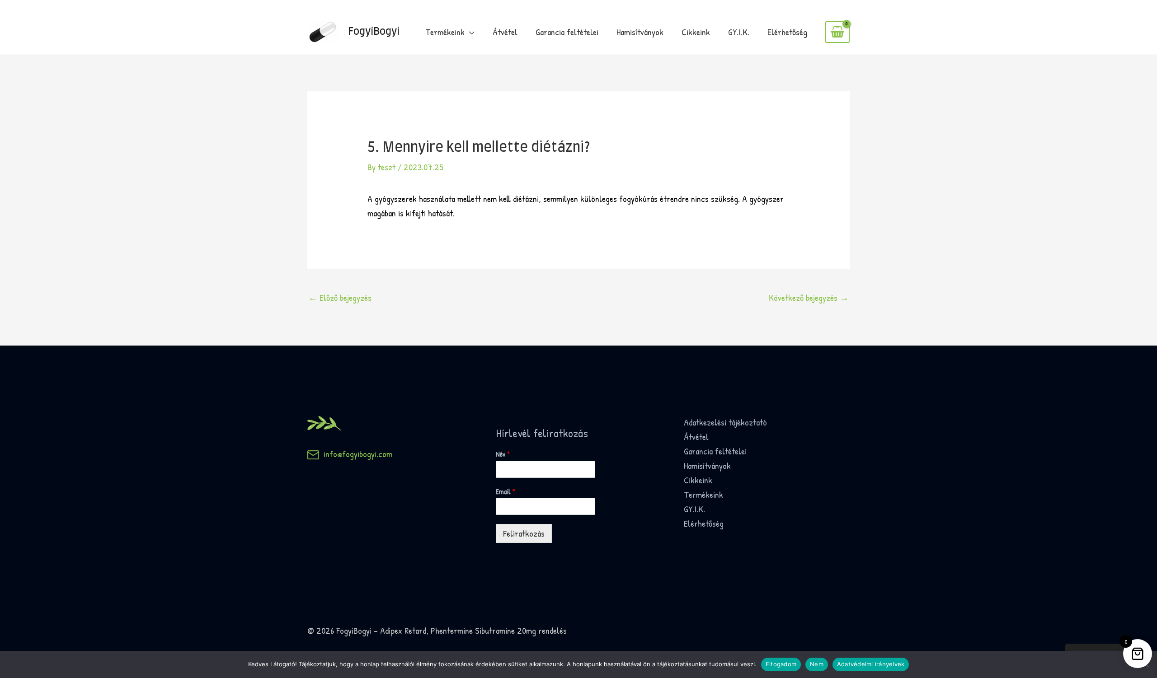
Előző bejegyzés (340, 297)
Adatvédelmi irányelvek (871, 664)
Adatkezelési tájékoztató (725, 422)
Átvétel (505, 32)
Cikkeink (696, 32)
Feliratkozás (524, 533)
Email (505, 491)
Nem (816, 664)
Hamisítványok (639, 32)
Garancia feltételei (567, 32)
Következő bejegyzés (809, 297)
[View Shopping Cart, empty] (837, 32)
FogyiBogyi (374, 32)
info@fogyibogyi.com (355, 454)
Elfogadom (781, 664)
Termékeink (445, 32)
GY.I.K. (738, 32)
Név (503, 454)
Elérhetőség (787, 32)
